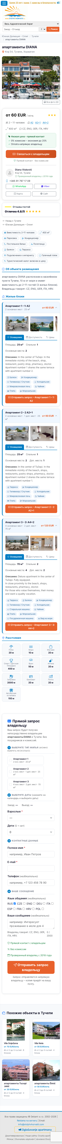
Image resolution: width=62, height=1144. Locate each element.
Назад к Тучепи (13, 221)
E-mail (12, 862)
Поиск (54, 29)
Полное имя (16, 847)
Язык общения (26, 898)
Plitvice (10, 1139)
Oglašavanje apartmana (37, 1129)
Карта (20, 193)
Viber (46, 186)
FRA (19, 909)
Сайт (45, 193)
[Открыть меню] (4, 3)
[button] (31, 210)
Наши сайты (31, 1136)
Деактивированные (14, 1136)
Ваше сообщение (28, 915)
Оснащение (16, 337)
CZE (20, 903)
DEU (40, 903)
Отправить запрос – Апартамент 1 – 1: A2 (32, 399)
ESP (10, 909)
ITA (48, 903)
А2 (31, 122)
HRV (29, 909)
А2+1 (38, 122)
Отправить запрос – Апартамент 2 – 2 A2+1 (32, 509)
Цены (51, 337)
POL (39, 909)
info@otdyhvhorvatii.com (31, 1124)
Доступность (35, 337)
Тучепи (35, 36)
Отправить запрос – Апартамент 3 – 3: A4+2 (33, 626)
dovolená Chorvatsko (45, 1139)
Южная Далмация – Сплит (15, 36)
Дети (15, 825)
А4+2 (45, 122)
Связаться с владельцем (33, 154)
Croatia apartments (47, 1136)
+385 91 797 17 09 (19, 180)
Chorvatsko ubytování (25, 1139)
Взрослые (15, 811)
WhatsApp (20, 186)
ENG (30, 903)
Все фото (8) (52, 102)
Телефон (22, 876)
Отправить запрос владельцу (33, 967)
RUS (10, 903)
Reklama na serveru (27, 1120)
